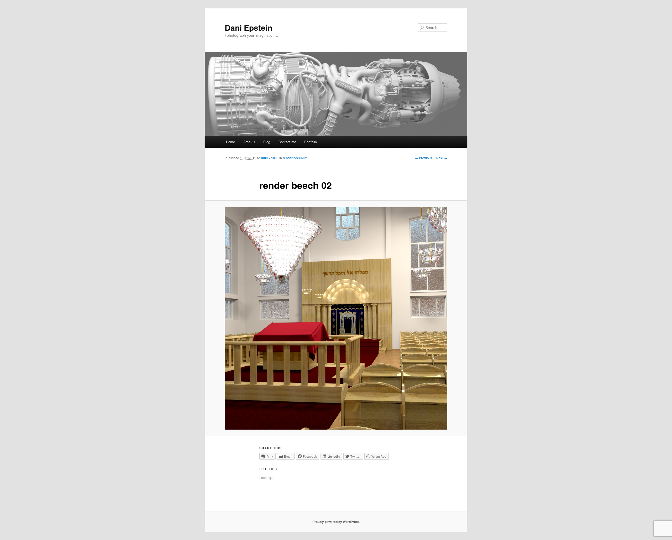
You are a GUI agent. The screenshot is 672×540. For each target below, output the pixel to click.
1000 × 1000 (269, 158)
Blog (266, 141)
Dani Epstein (248, 27)
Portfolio (310, 141)
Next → (441, 158)
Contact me (287, 141)
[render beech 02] (336, 318)
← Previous (423, 158)
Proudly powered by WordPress (336, 521)
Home (230, 141)
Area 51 (249, 141)
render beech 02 (295, 158)
